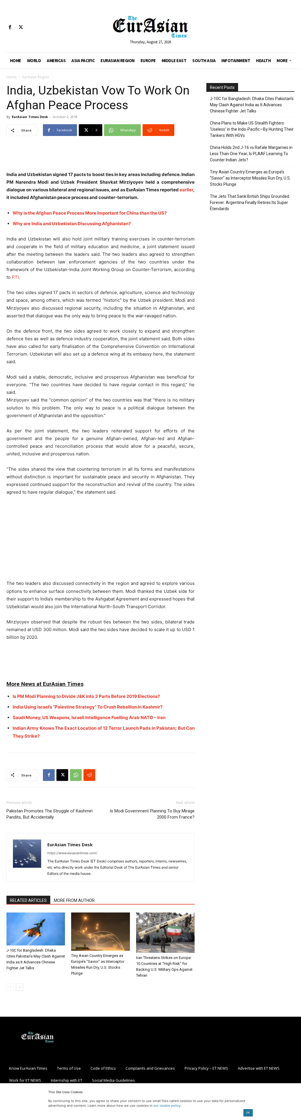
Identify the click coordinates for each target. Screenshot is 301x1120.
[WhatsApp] (76, 775)
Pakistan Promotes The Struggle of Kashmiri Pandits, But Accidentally (49, 814)
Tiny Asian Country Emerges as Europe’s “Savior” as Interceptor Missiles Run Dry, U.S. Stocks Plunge (250, 178)
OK (248, 1112)
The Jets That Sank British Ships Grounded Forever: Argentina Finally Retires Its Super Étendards (249, 202)
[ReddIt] (89, 775)
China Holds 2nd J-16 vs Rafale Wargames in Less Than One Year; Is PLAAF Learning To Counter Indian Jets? (251, 153)
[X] (21, 27)
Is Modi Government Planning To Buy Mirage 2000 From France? (152, 814)
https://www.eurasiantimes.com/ (72, 853)
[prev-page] (10, 987)
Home (11, 76)
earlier (186, 190)
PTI (15, 277)
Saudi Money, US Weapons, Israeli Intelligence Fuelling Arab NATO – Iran (89, 717)
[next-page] (19, 987)
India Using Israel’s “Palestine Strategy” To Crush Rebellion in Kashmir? (88, 707)
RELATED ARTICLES (28, 900)
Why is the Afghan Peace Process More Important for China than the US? (90, 213)
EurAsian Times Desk (30, 117)
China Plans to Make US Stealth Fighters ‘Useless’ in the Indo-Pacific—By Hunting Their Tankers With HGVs (252, 129)
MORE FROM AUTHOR (74, 900)
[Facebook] (10, 27)
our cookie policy (166, 1106)
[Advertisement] (100, 156)
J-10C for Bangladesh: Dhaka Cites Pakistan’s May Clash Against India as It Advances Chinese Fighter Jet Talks (252, 104)
